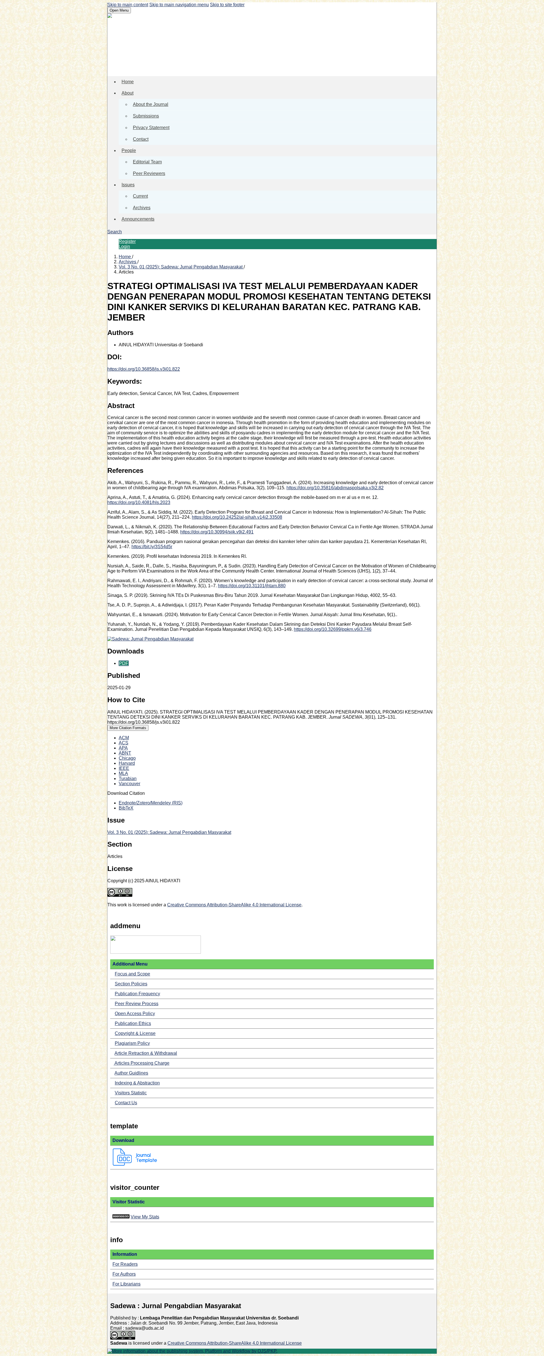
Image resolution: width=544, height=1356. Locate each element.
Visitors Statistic (131, 1092)
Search (114, 231)
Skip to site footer (227, 4)
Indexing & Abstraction (137, 1082)
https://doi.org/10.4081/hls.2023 (138, 502)
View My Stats (145, 1216)
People (129, 150)
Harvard (127, 763)
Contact (140, 139)
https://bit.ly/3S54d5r (151, 546)
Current (140, 196)
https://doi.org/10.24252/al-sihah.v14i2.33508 (237, 517)
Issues (128, 184)
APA (123, 748)
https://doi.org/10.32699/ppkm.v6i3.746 (332, 629)
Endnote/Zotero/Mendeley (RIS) (150, 802)
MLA (123, 773)
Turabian (128, 778)
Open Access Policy (135, 1013)
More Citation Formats (128, 728)
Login (124, 246)
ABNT (125, 753)
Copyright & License (135, 1033)
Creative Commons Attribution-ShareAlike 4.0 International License (234, 904)
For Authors (124, 1274)
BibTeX (126, 808)
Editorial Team (147, 161)
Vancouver (129, 783)
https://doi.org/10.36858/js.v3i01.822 (143, 369)
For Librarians (126, 1284)
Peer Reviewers (149, 173)
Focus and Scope (132, 973)
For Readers (125, 1264)
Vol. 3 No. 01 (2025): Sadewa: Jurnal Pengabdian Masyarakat (181, 266)
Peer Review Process (136, 1003)
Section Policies (131, 983)
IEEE (124, 768)
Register (127, 241)
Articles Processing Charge (141, 1063)
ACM (124, 737)
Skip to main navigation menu (179, 4)
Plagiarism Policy (132, 1043)
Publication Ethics (133, 1023)
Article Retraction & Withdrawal (145, 1053)
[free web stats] (120, 1216)
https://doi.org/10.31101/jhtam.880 (252, 585)
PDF (123, 663)
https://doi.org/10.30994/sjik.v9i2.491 (217, 531)
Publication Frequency (137, 993)
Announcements (138, 219)
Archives (141, 207)
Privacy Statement (151, 127)
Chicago (127, 758)
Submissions (146, 116)
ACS (123, 742)
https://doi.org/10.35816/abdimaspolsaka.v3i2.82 (335, 487)
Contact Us (126, 1102)
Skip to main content (127, 4)
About (127, 93)
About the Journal (150, 104)
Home (128, 81)
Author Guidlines (131, 1073)
